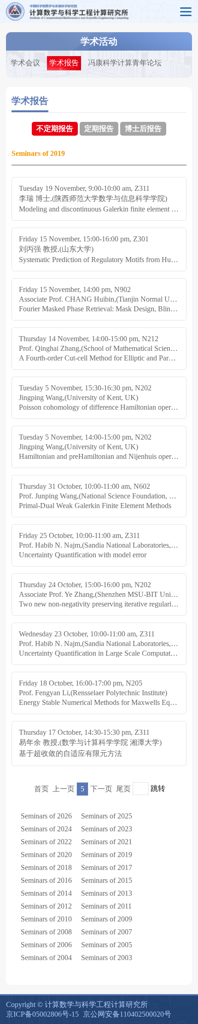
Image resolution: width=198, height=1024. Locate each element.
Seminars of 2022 (46, 842)
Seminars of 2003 (106, 957)
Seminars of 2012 (46, 906)
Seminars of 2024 (46, 829)
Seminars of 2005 (106, 945)
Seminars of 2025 (106, 816)
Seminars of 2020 (46, 854)
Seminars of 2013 (106, 893)
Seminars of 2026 (46, 816)
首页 (41, 789)
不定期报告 (54, 128)
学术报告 (64, 63)
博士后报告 (143, 128)
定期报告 (99, 128)
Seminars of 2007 (106, 932)
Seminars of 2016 (46, 880)
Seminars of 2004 (46, 957)
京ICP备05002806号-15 (42, 1014)
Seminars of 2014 (46, 893)
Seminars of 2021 (106, 842)
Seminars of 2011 (106, 906)
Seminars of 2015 (106, 880)
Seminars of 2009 (106, 919)
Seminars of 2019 (106, 854)
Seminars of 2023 (106, 829)
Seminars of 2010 (46, 919)
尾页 (123, 789)
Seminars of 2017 (106, 867)
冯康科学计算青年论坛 (125, 63)
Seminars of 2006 (46, 945)
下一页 (101, 789)
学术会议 (25, 63)
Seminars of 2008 (46, 932)
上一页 (63, 789)
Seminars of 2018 (46, 867)
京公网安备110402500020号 (127, 1014)
